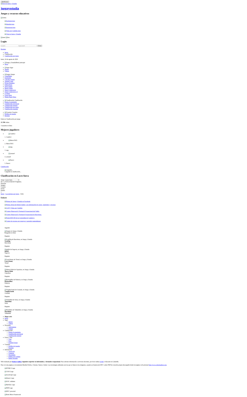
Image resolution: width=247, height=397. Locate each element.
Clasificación (5, 166)
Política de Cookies (14, 356)
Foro (9, 341)
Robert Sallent (17, 361)
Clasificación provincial (12, 104)
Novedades (11, 355)
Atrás (22, 194)
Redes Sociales (13, 358)
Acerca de (11, 351)
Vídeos (7, 71)
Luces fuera (8, 95)
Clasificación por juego (12, 56)
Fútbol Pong (8, 85)
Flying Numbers (10, 83)
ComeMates (8, 76)
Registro (3, 49)
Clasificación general (11, 105)
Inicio (6, 52)
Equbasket (8, 78)
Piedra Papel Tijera (10, 97)
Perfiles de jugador (10, 114)
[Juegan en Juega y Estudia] (13, 231)
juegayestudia (10, 8)
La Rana (7, 93)
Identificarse (5, 2)
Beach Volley (9, 88)
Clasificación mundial (11, 109)
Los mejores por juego (12, 194)
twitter (102, 361)
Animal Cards (9, 81)
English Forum (13, 343)
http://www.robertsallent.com (158, 365)
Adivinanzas (12, 327)
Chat (9, 339)
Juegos (7, 69)
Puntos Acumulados (11, 102)
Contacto (11, 353)
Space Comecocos (10, 90)
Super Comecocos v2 (11, 92)
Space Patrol (8, 86)
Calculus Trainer (10, 79)
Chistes (10, 329)
